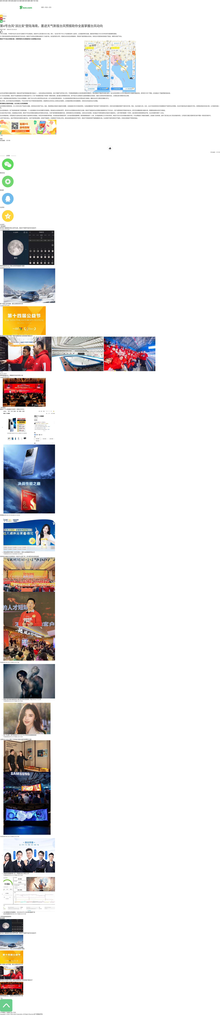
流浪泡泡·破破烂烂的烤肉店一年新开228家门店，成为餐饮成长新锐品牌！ (20, 556)
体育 (9, 1)
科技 (37, 1)
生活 (17, 1)
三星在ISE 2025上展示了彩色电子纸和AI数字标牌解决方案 (15, 739)
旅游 (15, 1)
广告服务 (8, 1012)
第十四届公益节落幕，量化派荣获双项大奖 (11, 303)
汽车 (34, 1)
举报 (1, 138)
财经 (26, 1)
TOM (5, 29)
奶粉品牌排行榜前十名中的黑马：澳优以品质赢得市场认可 (19, 552)
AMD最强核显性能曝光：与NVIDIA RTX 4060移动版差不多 (19, 912)
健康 (29, 1)
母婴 (20, 1)
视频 (23, 1)
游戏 (12, 1)
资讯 (4, 1)
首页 (1, 1)
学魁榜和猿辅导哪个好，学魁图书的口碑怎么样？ (16, 873)
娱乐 (7, 1)
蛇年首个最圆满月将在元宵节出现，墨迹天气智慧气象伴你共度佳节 (18, 228)
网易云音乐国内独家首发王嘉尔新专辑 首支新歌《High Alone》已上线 (22, 699)
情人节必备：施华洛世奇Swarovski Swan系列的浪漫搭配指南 (19, 735)
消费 (31, 1)
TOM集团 (2, 1012)
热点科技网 (6, 914)
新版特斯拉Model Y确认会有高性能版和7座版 (12, 266)
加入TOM (13, 1012)
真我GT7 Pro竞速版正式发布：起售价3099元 (12, 409)
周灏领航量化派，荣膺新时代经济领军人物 (11, 375)
